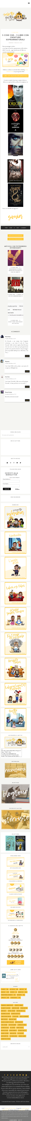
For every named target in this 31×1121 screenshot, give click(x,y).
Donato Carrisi (19, 1005)
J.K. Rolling (15, 1016)
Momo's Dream (22, 1109)
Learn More (13, 1120)
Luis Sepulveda (13, 1036)
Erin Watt (3, 1010)
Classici (3, 989)
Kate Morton (4, 1036)
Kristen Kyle (4, 1019)
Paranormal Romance (7, 994)
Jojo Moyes (20, 1033)
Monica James (22, 1036)
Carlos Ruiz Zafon (6, 1016)
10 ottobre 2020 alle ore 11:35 (10, 378)
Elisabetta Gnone (5, 1008)
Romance (19, 994)
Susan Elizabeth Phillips (7, 1022)
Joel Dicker (4, 1024)
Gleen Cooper (4, 1033)
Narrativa (21, 992)
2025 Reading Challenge (10, 972)
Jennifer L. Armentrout (7, 1005)
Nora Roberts (13, 1030)
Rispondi (27, 356)
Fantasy (3, 992)
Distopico (12, 989)
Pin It (18, 227)
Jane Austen (13, 1033)
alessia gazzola (15, 1013)
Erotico (22, 989)
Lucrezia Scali (5, 1027)
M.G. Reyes (12, 1027)
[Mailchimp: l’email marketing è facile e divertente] (17, 490)
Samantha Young (5, 1038)
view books (17, 981)
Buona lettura (8, 392)
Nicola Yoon (4, 1030)
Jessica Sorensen (24, 1016)
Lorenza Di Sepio (22, 1024)
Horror (12, 992)
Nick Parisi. (8, 336)
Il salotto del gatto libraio (12, 974)
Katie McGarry (12, 1024)
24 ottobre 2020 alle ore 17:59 (10, 394)
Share (11, 227)
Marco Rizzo (20, 1027)
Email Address (7, 479)
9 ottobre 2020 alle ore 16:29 (10, 338)
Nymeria (7, 361)
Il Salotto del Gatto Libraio (10, 1108)
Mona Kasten (24, 1008)
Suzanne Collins (5, 1013)
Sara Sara (7, 377)
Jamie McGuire (15, 1008)
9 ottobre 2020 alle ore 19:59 (10, 363)
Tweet (6, 227)
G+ (14, 227)
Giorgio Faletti (22, 1030)
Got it (20, 1120)
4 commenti (23, 227)
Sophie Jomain (11, 1010)
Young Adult (14, 997)
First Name (5, 483)
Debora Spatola (21, 1010)
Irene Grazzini (18, 1022)
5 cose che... (15, 32)
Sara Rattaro (12, 1019)
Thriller (3, 997)
